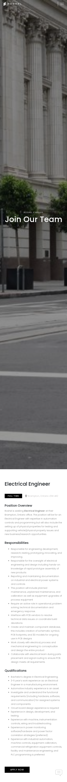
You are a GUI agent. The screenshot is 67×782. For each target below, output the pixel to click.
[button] (62, 4)
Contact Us (59, 773)
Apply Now (17, 769)
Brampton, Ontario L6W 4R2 (43, 496)
